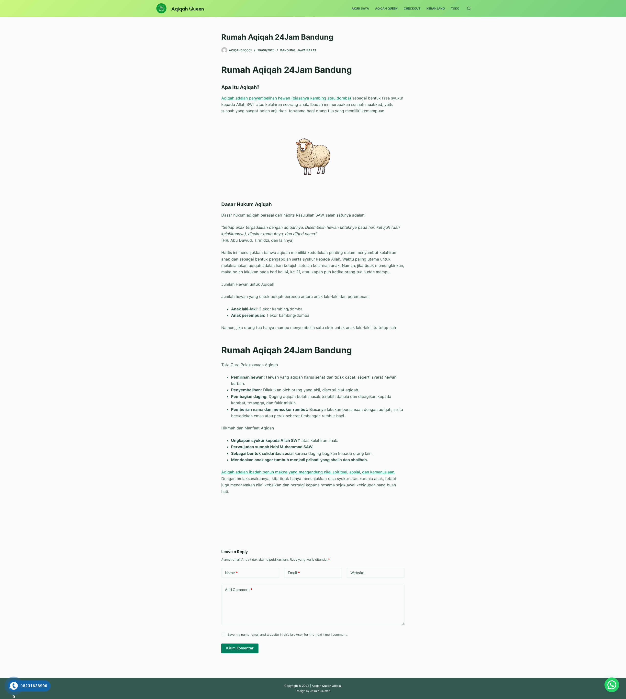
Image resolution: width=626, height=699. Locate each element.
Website (357, 572)
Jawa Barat (306, 50)
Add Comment (238, 589)
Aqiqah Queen (187, 8)
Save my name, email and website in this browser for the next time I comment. (287, 634)
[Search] (469, 8)
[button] (611, 684)
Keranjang (435, 8)
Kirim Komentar (240, 648)
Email (294, 572)
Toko (455, 8)
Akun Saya (360, 8)
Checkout (412, 8)
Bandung (287, 50)
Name (231, 572)
